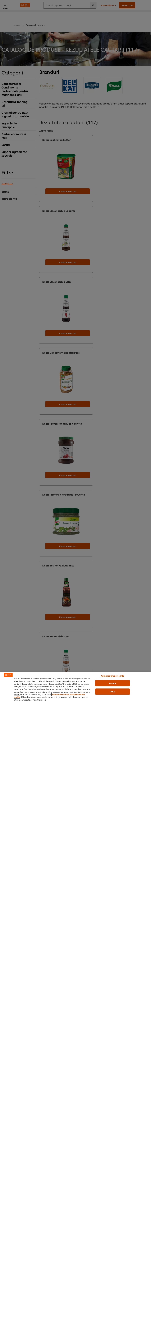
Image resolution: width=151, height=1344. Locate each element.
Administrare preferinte (112, 675)
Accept (112, 683)
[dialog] (75, 1008)
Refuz (112, 691)
